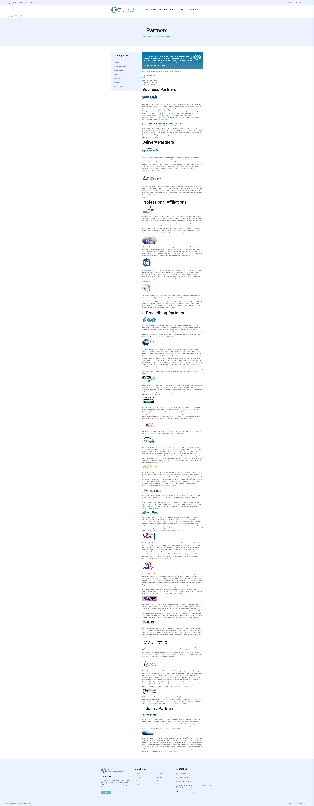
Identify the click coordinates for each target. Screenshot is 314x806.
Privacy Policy (292, 803)
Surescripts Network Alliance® (167, 726)
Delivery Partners (149, 78)
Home (144, 36)
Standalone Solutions (120, 66)
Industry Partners (149, 84)
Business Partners (150, 75)
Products (151, 36)
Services (159, 777)
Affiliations (117, 83)
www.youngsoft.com (161, 119)
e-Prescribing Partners (151, 82)
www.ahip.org (159, 235)
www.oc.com (157, 170)
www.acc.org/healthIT (148, 281)
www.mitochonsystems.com (170, 485)
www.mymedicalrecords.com (150, 508)
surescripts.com (176, 728)
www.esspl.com (156, 137)
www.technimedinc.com (187, 686)
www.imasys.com (179, 433)
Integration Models (119, 70)
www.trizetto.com (147, 197)
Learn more (188, 418)
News (159, 781)
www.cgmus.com (147, 373)
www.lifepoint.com (157, 462)
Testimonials (117, 79)
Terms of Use (301, 803)
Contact (138, 784)
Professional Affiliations (151, 80)
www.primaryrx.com (182, 593)
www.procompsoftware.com (190, 617)
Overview (116, 62)
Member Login (118, 87)
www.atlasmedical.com (167, 336)
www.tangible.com (169, 656)
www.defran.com (157, 394)
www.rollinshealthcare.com (173, 637)
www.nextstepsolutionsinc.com (171, 530)
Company (160, 773)
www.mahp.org (172, 307)
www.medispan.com (171, 751)
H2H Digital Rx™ (160, 36)
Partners (116, 74)
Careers (138, 781)
